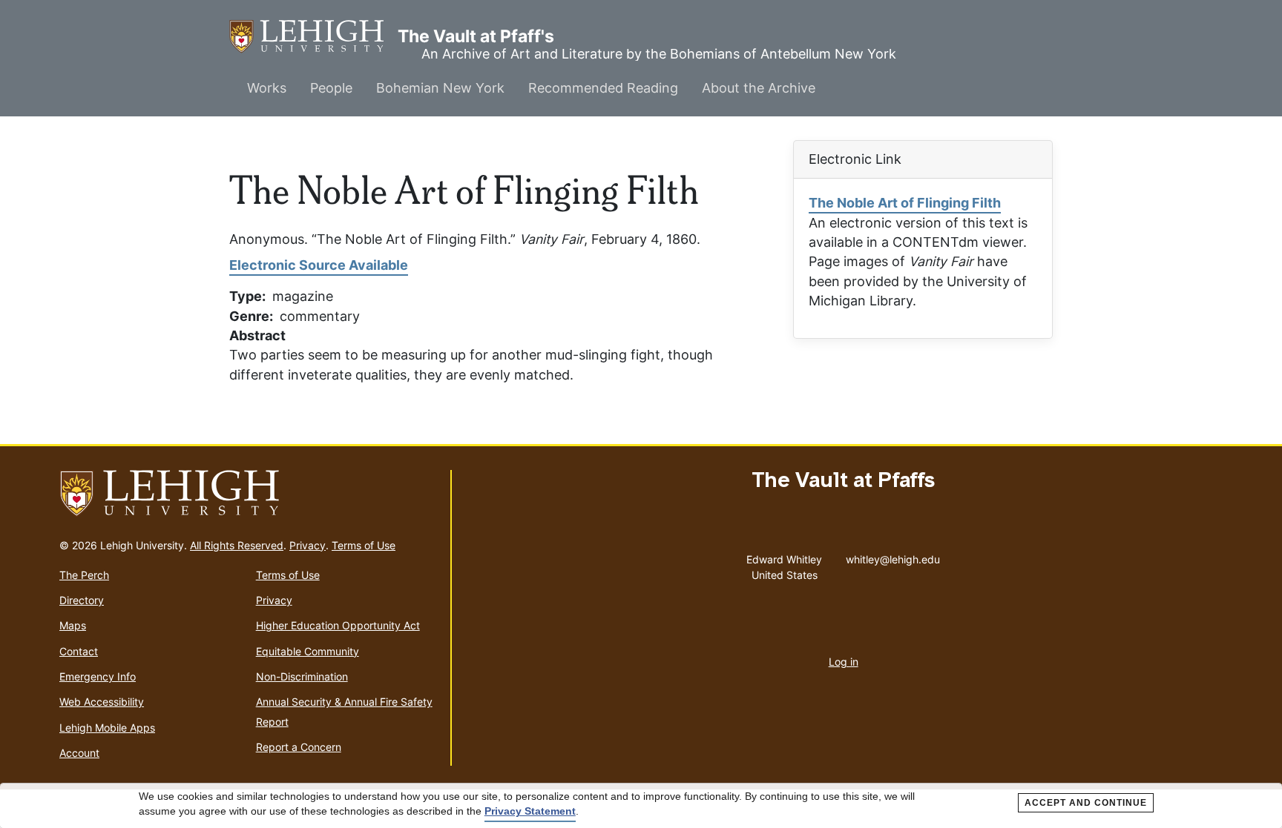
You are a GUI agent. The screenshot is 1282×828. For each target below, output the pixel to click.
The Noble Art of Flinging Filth (905, 202)
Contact (78, 651)
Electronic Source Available (318, 265)
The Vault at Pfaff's (313, 36)
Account (79, 753)
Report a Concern (298, 747)
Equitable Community (307, 651)
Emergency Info (97, 676)
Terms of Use (363, 545)
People (331, 88)
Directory (81, 600)
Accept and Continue (1086, 803)
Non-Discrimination (302, 676)
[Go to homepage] (248, 493)
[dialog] (641, 806)
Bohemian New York (440, 88)
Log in (843, 662)
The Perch (84, 575)
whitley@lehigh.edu (893, 556)
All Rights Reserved (236, 545)
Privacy (307, 545)
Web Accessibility (101, 702)
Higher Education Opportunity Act (338, 625)
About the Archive (758, 88)
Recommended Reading (603, 88)
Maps (72, 625)
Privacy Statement (530, 811)
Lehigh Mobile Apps (107, 728)
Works (266, 88)
